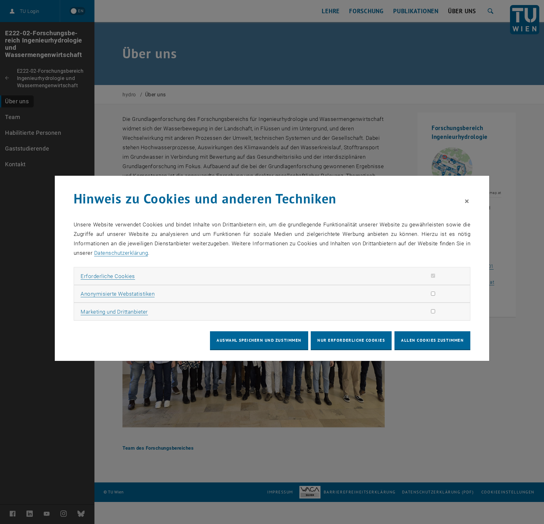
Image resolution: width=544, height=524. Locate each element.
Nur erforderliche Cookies (351, 340)
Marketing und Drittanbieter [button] (114, 312)
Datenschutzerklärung (121, 253)
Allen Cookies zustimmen (432, 340)
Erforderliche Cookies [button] (108, 276)
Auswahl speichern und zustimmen (259, 340)
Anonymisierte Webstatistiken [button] (118, 294)
